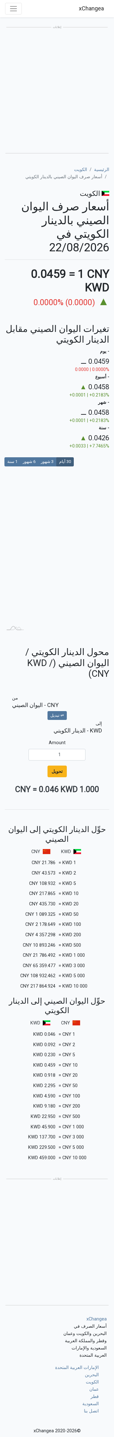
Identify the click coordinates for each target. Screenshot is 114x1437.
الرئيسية (101, 169)
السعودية (90, 1403)
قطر (95, 1396)
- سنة (104, 428)
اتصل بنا (91, 1411)
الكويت (80, 169)
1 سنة (12, 461)
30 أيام (65, 461)
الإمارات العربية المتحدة (77, 1367)
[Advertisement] (57, 90)
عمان (94, 1389)
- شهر (103, 402)
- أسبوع (102, 376)
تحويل (57, 771)
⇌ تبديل (57, 715)
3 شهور (47, 461)
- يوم (104, 351)
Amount (57, 742)
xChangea (91, 8)
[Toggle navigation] (13, 8)
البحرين (92, 1374)
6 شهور (29, 461)
